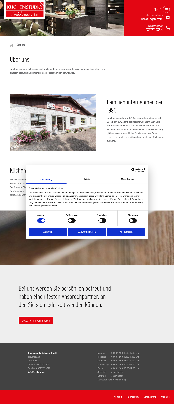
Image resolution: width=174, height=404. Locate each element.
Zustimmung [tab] (46, 179)
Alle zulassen (126, 232)
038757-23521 (154, 29)
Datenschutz (150, 396)
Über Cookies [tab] (127, 179)
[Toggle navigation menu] (166, 9)
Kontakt (118, 396)
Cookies (165, 396)
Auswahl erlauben (87, 232)
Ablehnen (48, 232)
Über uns (21, 45)
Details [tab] (87, 179)
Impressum (133, 396)
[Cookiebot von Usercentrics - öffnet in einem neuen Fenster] (133, 170)
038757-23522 (43, 368)
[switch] (72, 220)
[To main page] (24, 9)
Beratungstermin (152, 18)
